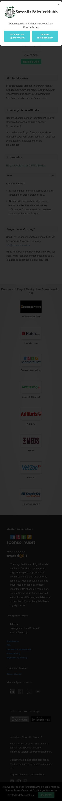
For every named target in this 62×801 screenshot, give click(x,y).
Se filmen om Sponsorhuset (17, 36)
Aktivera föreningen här (45, 36)
